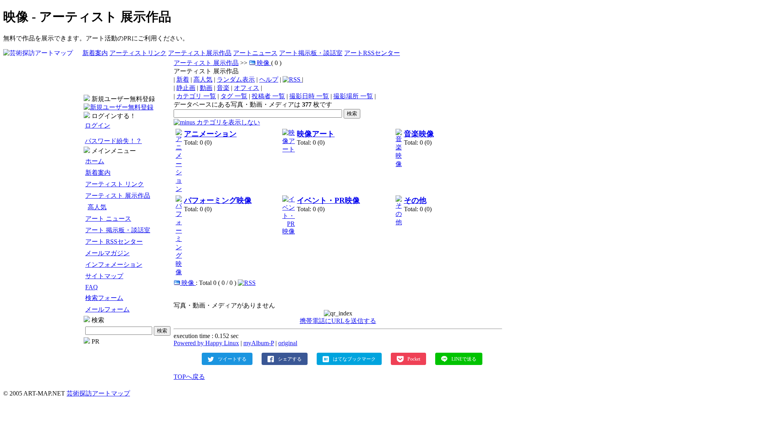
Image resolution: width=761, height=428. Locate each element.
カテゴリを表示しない (227, 122)
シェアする (290, 358)
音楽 (223, 87)
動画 (206, 87)
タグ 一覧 (233, 96)
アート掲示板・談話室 (310, 53)
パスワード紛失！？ (113, 141)
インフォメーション (113, 264)
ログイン (97, 125)
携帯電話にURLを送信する (338, 320)
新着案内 (95, 53)
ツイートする (232, 358)
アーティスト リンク (114, 184)
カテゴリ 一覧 (196, 96)
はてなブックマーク (354, 358)
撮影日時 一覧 (309, 96)
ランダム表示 (236, 79)
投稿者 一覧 (268, 96)
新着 (182, 79)
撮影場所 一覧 (353, 96)
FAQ (91, 287)
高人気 (97, 207)
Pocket (413, 358)
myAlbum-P (258, 343)
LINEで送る (463, 358)
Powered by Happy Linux (206, 343)
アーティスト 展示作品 (117, 195)
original (287, 343)
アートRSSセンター (372, 53)
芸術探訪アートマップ (98, 393)
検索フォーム (104, 297)
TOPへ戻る (189, 376)
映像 (264, 62)
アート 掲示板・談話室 (117, 230)
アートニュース (255, 53)
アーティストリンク (137, 53)
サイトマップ (104, 276)
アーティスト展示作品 (199, 53)
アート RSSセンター (114, 241)
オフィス (246, 87)
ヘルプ (268, 79)
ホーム (94, 161)
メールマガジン (107, 253)
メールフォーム (107, 309)
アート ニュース (108, 218)
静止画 (185, 87)
